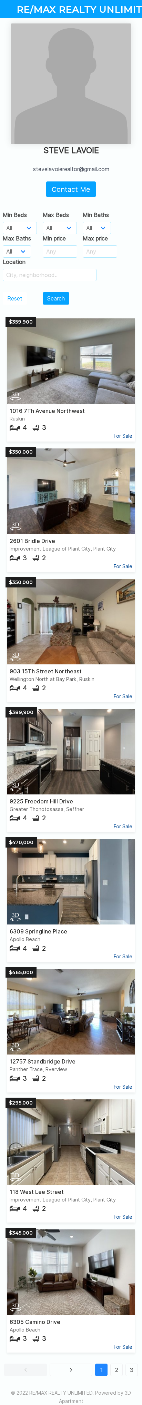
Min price (54, 238)
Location (14, 261)
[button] (25, 1370)
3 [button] (131, 1369)
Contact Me (71, 189)
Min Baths (96, 214)
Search (56, 298)
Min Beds (15, 214)
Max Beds (56, 214)
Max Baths (17, 238)
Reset (14, 298)
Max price (95, 238)
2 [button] (116, 1369)
